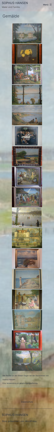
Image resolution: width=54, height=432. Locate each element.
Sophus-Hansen (15, 3)
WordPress (30, 421)
